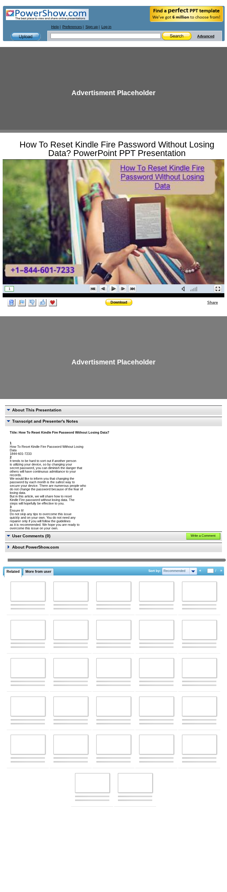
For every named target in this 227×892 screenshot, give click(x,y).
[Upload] (26, 36)
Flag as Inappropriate (22, 302)
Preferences (72, 27)
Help (55, 27)
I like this (42, 302)
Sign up (91, 27)
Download (119, 302)
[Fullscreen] (217, 288)
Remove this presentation (11, 302)
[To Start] (93, 288)
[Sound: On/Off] (184, 288)
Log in (106, 27)
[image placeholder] (28, 591)
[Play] (112, 288)
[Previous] (103, 288)
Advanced (205, 36)
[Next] (122, 288)
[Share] (204, 302)
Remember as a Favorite (53, 302)
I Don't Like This (32, 302)
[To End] (132, 288)
